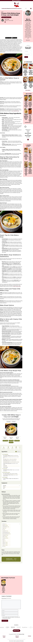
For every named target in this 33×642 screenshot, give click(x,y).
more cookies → (28, 90)
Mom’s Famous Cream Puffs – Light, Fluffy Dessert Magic (25, 86)
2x (17, 451)
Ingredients (3, 448)
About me (17, 8)
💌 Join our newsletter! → (16, 0)
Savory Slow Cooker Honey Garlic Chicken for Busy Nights (30, 118)
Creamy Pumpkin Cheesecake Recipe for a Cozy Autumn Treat (25, 73)
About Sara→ (28, 40)
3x (18, 451)
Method (12, 448)
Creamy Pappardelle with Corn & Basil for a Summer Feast (26, 117)
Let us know (8, 559)
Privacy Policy (4, 636)
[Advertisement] (11, 31)
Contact (20, 8)
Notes (20, 448)
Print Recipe (15, 37)
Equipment (8, 448)
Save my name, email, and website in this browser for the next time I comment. (11, 618)
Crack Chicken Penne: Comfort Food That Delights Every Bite (26, 172)
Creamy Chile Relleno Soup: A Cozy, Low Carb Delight (3, 589)
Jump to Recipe (8, 37)
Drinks (14, 8)
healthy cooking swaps (17, 286)
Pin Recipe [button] (13, 421)
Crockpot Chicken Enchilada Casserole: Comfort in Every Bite (30, 105)
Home (3, 8)
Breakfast (5, 8)
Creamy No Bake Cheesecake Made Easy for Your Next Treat (31, 72)
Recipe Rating (4, 598)
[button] (19, 454)
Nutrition (16, 448)
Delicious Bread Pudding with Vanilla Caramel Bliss (31, 85)
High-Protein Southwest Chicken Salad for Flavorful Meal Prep (30, 171)
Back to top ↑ (16, 630)
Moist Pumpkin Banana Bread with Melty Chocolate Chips (26, 105)
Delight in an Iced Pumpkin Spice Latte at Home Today (30, 157)
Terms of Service (17, 636)
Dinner (8, 8)
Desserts (11, 8)
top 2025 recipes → (28, 122)
